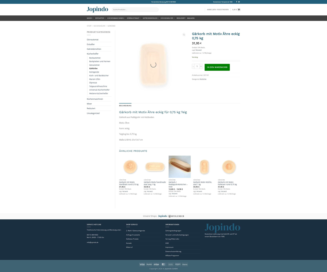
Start (89, 26)
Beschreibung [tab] (125, 106)
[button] (218, 9)
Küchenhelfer (167, 18)
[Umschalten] (106, 39)
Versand (198, 50)
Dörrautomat (133, 18)
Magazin (191, 18)
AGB (167, 243)
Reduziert (181, 18)
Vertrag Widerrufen (172, 239)
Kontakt (129, 243)
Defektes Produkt (132, 239)
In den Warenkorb (217, 67)
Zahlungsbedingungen (173, 231)
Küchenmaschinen (115, 18)
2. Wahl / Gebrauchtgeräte (135, 231)
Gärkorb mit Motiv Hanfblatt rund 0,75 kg (128, 183)
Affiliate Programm (172, 255)
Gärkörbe (111, 26)
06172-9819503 (171, 2)
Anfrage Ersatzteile (133, 235)
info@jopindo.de (92, 242)
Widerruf (129, 247)
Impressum (169, 247)
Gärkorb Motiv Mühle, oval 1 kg (202, 183)
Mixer (89, 18)
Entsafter (99, 18)
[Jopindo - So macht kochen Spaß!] (97, 9)
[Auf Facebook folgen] (236, 2)
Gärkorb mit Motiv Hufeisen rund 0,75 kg (227, 183)
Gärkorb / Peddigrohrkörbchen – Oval (178, 184)
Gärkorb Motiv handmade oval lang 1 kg (155, 183)
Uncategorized (93, 85)
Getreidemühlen (150, 18)
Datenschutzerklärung (173, 251)
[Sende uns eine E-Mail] (239, 2)
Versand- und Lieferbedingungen (177, 235)
